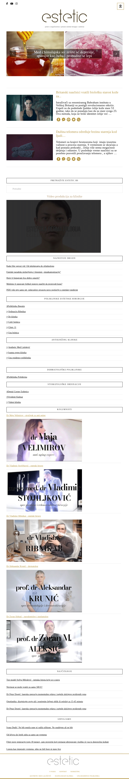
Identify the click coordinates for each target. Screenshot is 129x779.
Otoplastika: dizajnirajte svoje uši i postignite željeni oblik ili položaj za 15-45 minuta (44, 701)
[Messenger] (63, 120)
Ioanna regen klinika (17, 352)
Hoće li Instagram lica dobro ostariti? (23, 278)
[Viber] (78, 120)
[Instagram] (16, 3)
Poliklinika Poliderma (17, 377)
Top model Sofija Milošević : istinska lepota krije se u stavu (33, 680)
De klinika (12, 317)
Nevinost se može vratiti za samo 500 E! (24, 687)
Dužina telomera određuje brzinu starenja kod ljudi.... (86, 134)
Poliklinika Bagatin (16, 306)
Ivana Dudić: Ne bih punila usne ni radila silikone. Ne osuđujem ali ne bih (39, 727)
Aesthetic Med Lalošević (19, 347)
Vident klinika (14, 402)
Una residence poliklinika (19, 358)
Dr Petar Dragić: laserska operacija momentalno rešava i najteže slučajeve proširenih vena (46, 694)
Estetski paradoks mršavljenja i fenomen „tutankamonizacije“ (33, 272)
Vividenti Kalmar (15, 397)
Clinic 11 (12, 327)
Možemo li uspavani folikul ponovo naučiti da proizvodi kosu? (34, 284)
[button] (120, 6)
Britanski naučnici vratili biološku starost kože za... (87, 94)
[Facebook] (7, 3)
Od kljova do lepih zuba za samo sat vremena (26, 735)
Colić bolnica (14, 322)
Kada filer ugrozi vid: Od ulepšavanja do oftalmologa (30, 266)
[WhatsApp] (73, 120)
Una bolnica (13, 333)
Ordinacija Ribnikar (17, 311)
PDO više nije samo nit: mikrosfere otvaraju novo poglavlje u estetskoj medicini (42, 290)
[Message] (68, 120)
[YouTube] (12, 3)
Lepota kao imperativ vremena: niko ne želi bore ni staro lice (33, 749)
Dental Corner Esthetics (18, 391)
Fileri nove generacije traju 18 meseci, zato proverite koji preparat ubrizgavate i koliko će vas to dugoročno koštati (57, 742)
